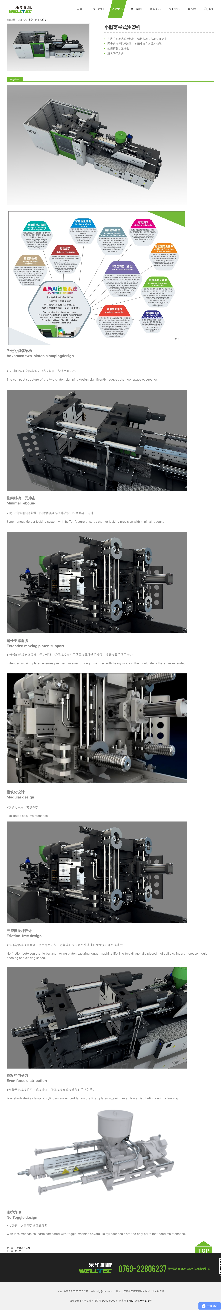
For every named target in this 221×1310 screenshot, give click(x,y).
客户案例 (136, 9)
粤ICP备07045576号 (140, 1300)
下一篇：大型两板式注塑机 (19, 1248)
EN (211, 8)
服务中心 (174, 9)
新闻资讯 (155, 9)
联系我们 (193, 9)
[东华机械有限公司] (20, 9)
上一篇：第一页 (14, 1251)
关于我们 (98, 9)
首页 (79, 9)
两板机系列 (40, 19)
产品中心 (117, 9)
